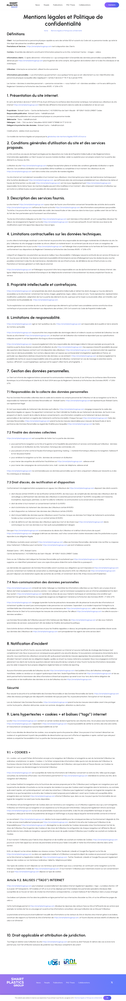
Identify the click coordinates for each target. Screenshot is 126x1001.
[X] (112, 982)
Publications (58, 983)
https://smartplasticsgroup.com (39, 46)
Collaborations (84, 983)
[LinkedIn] (118, 982)
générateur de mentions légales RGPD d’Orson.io (66, 136)
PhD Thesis (70, 983)
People (47, 983)
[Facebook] (115, 982)
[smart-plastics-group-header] (12, 5)
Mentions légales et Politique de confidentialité (88, 998)
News (38, 983)
